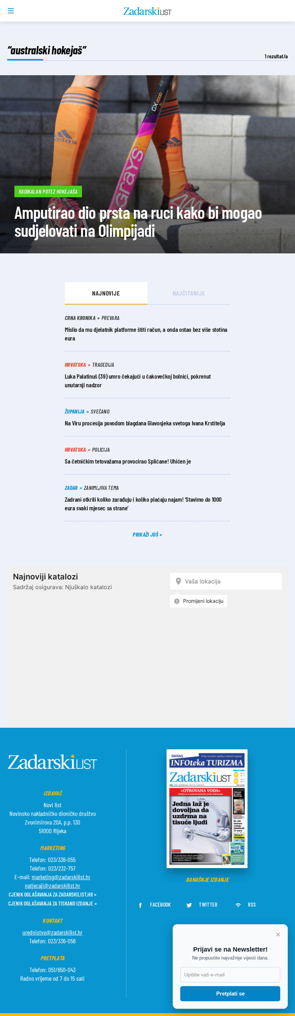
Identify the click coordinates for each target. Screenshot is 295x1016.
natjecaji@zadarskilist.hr (52, 885)
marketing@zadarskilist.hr (61, 877)
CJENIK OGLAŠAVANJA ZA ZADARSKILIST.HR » (52, 894)
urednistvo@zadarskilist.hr (52, 932)
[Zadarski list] (148, 11)
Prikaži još (146, 534)
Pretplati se (230, 993)
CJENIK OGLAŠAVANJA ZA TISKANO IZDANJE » (52, 903)
